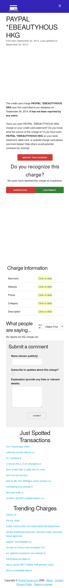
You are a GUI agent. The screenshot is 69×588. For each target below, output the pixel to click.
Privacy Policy (24, 584)
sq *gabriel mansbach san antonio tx (26, 553)
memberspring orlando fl (19, 486)
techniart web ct (14, 492)
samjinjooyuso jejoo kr (18, 558)
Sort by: (40, 326)
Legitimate (49, 190)
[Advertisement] (34, 76)
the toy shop (12, 520)
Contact (59, 580)
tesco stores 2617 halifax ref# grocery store (29, 564)
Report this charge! (35, 157)
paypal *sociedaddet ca (18, 541)
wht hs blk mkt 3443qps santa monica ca (28, 481)
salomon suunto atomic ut (20, 452)
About (49, 580)
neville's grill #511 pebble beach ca (25, 498)
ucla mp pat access (16, 475)
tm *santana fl (13, 458)
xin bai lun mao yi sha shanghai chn (25, 547)
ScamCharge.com (28, 580)
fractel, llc (11, 514)
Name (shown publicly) (24, 356)
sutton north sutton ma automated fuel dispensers (33, 526)
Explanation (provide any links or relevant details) (35, 381)
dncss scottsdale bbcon (19, 570)
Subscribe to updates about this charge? (35, 370)
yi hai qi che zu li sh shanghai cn (23, 463)
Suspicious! (20, 190)
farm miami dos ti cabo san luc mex (25, 469)
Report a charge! (43, 584)
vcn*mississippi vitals (18, 446)
